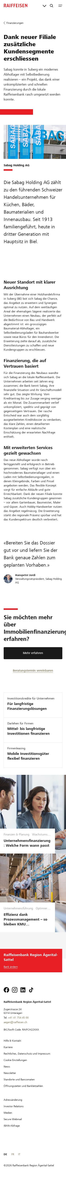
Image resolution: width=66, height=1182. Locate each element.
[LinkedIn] (23, 990)
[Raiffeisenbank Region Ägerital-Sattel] (15, 5)
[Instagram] (14, 990)
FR (12, 1154)
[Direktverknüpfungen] (44, 5)
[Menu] (60, 5)
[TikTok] (31, 990)
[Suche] (51, 5)
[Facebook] (6, 990)
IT (19, 1154)
